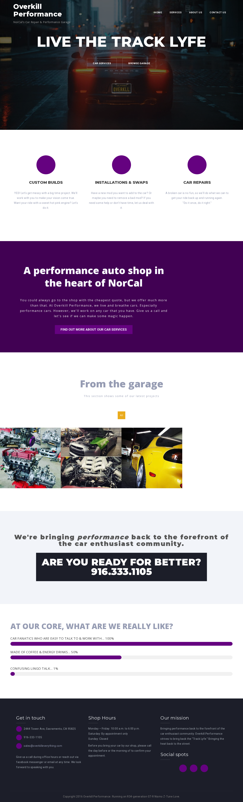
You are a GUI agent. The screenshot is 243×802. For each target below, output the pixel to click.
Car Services (102, 63)
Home (158, 12)
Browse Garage (139, 63)
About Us (195, 12)
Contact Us (218, 12)
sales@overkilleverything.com (43, 745)
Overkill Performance (37, 10)
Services (175, 12)
